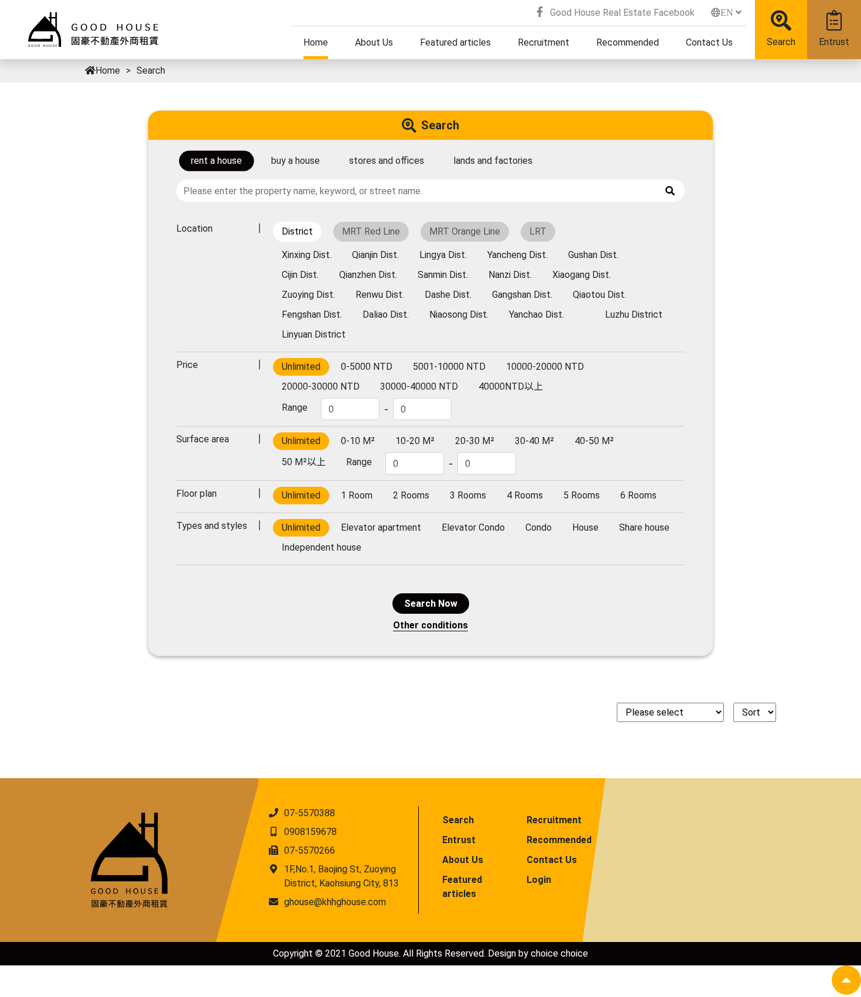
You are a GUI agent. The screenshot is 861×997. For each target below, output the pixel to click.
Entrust (834, 41)
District (297, 231)
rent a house (216, 160)
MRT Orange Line (464, 231)
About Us (462, 859)
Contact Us (552, 859)
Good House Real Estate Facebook (621, 12)
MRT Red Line (371, 231)
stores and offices (386, 160)
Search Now (430, 603)
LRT (537, 231)
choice (544, 953)
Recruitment (554, 820)
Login (539, 879)
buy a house (295, 160)
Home (107, 70)
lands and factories (492, 160)
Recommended (559, 839)
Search (781, 41)
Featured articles (462, 886)
